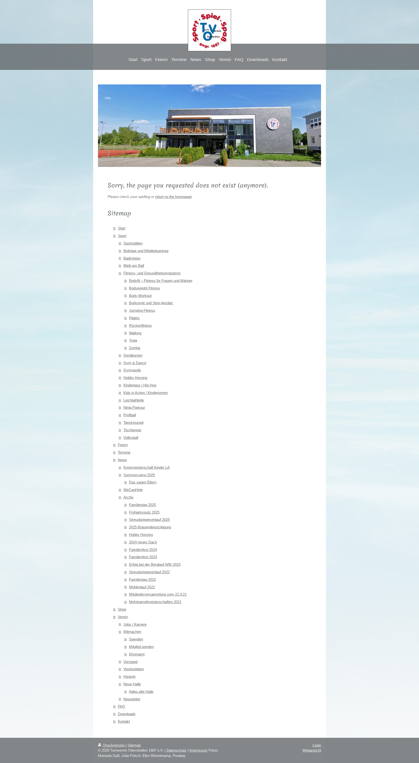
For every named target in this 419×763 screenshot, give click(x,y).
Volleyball (130, 437)
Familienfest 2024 (143, 550)
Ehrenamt (137, 654)
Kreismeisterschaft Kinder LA (146, 467)
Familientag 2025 (142, 505)
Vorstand (130, 662)
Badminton (131, 258)
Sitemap (134, 745)
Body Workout (140, 296)
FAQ (121, 706)
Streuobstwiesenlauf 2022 (149, 572)
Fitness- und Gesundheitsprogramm (152, 273)
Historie (129, 676)
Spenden (136, 639)
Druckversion (114, 745)
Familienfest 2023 (143, 557)
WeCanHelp (133, 490)
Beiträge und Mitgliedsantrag (145, 251)
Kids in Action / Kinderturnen (145, 393)
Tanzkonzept (133, 422)
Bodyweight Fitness (144, 288)
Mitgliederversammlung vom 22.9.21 (158, 594)
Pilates (134, 318)
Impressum (198, 750)
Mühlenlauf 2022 (142, 587)
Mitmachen (132, 632)
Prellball (129, 415)
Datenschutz (176, 750)
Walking (135, 333)
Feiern (123, 445)
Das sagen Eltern (142, 482)
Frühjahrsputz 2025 (144, 512)
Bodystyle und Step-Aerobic (151, 303)
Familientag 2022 (142, 579)
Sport (122, 236)
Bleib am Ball (133, 265)
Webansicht (311, 750)
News (122, 460)
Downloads (127, 714)
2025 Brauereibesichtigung (150, 527)
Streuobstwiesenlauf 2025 (149, 519)
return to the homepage (173, 197)
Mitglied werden (141, 647)
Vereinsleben (133, 669)
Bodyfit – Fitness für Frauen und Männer (161, 281)
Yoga (133, 340)
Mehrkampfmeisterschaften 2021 (155, 602)
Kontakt (124, 721)
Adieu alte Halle (141, 691)
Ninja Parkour (134, 407)
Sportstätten (133, 243)
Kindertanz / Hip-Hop (139, 385)
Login (317, 745)
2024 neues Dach (143, 542)
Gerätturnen (132, 355)
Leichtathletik (133, 400)
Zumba (134, 348)
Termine (124, 452)
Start (121, 228)
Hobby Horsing (135, 378)
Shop (122, 609)
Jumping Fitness (142, 310)
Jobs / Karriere (135, 624)
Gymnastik (132, 370)
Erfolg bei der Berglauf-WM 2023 (154, 564)
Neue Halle (132, 684)
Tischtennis (132, 430)
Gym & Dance (134, 363)
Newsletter (131, 699)
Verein (123, 617)
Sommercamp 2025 (139, 475)
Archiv (128, 497)
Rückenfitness (140, 325)
